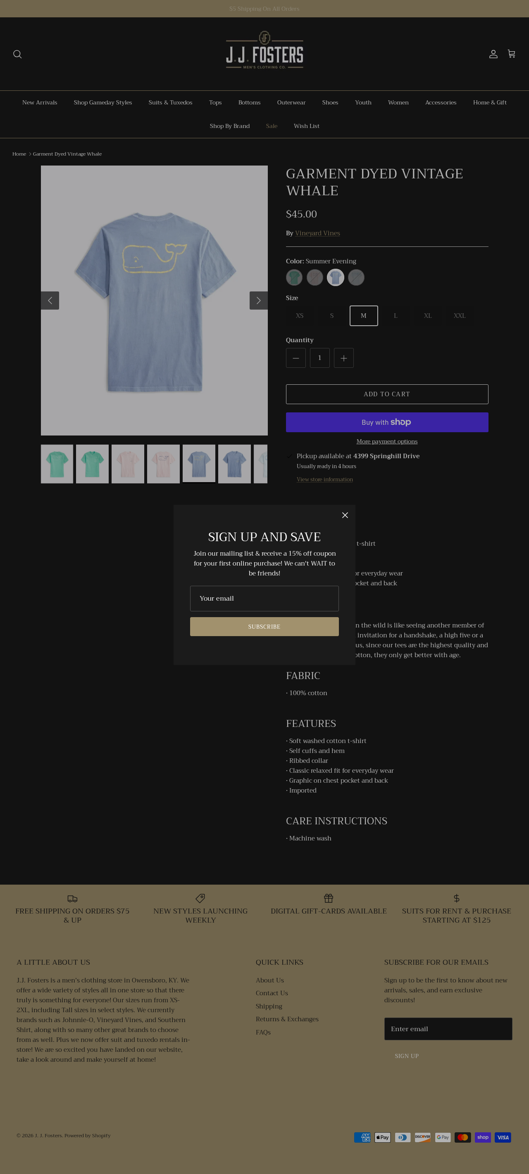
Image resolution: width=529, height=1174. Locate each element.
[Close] (345, 515)
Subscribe (264, 627)
